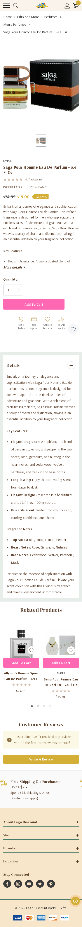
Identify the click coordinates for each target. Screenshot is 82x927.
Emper (7, 161)
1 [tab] (32, 706)
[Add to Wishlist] (73, 328)
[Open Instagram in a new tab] (18, 884)
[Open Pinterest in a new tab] (51, 884)
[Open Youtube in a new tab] (29, 884)
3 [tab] (44, 706)
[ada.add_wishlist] (31, 650)
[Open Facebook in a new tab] (7, 884)
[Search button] (16, 5)
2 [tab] (38, 706)
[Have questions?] (75, 901)
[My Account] (67, 5)
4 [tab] (50, 706)
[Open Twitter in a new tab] (40, 884)
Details (13, 365)
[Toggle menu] (6, 5)
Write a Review (41, 759)
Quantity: (10, 279)
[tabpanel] (21, 658)
